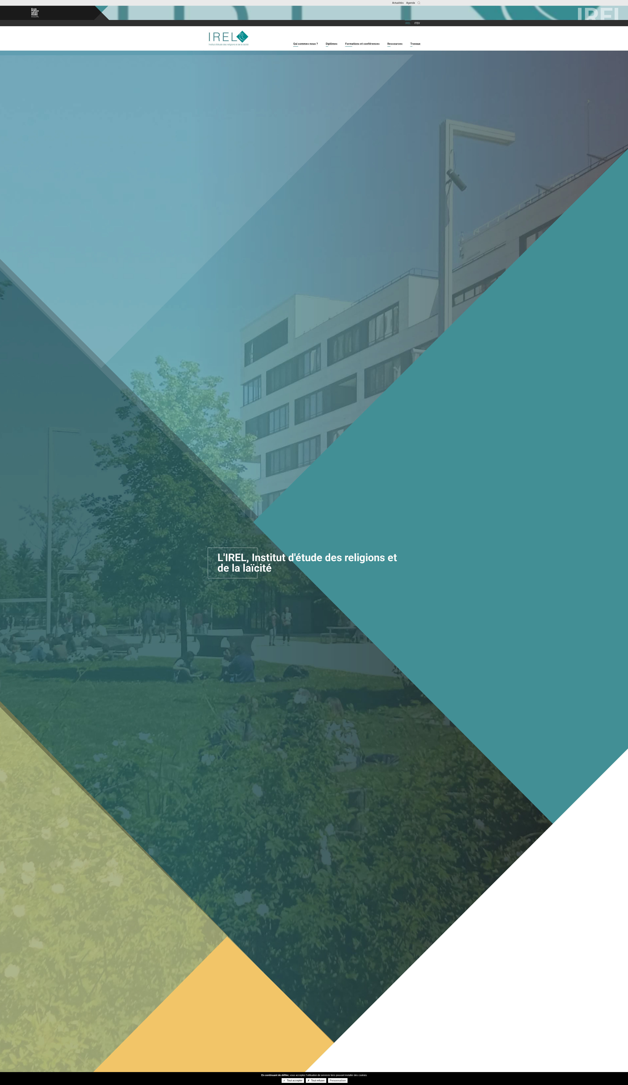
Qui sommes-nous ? (305, 43)
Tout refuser (317, 1080)
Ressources (394, 43)
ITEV (417, 23)
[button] (419, 3)
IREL (408, 23)
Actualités (398, 2)
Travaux (415, 43)
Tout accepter (294, 1080)
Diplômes (331, 43)
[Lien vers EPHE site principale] (51, 13)
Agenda (410, 2)
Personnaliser (338, 1080)
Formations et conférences (362, 43)
